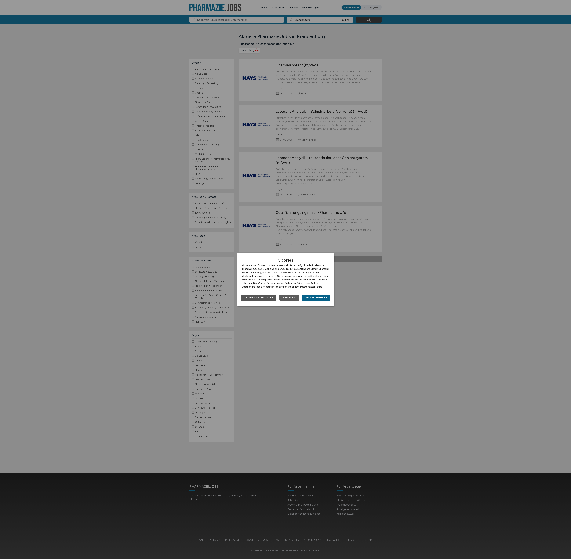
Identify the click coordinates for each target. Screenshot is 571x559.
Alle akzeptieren (316, 297)
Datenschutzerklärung (311, 286)
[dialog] (285, 279)
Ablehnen (289, 297)
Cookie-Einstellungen (259, 297)
